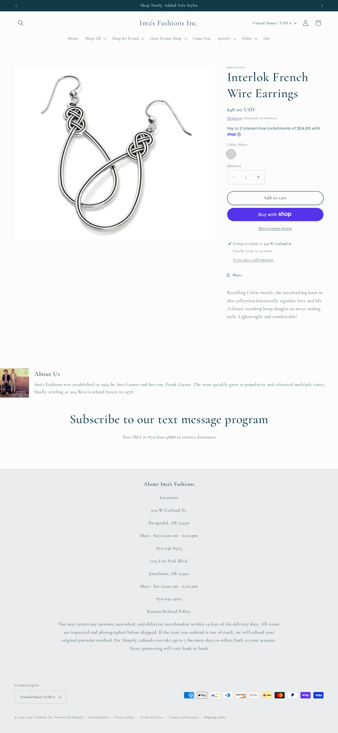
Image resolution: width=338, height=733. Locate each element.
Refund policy (99, 717)
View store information (253, 259)
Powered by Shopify (69, 717)
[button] (21, 23)
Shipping (234, 118)
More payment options (275, 228)
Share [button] (237, 275)
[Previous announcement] (16, 5)
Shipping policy (215, 717)
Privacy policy (124, 717)
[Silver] (231, 154)
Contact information (184, 717)
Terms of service (151, 717)
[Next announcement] (322, 5)
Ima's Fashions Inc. (40, 717)
